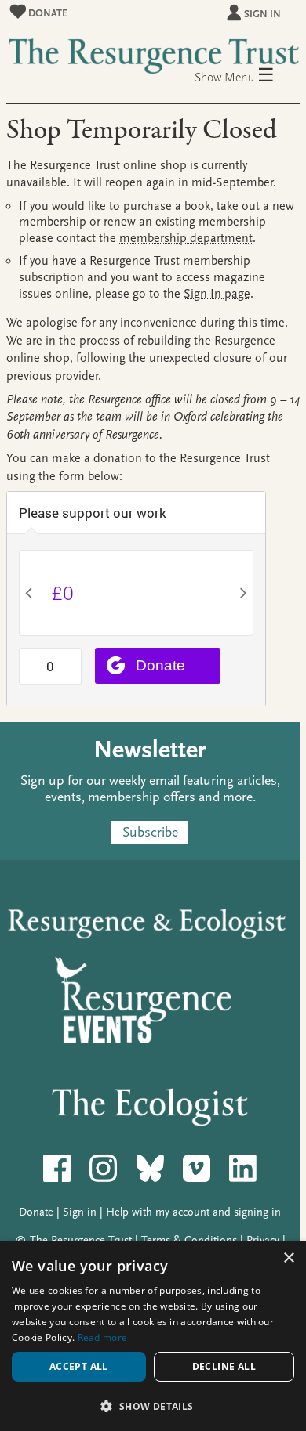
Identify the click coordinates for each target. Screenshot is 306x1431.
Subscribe (150, 832)
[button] (153, 1405)
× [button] (288, 1258)
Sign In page (217, 294)
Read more (103, 1337)
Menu (249, 76)
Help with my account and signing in (193, 1212)
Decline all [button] (224, 1366)
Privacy (262, 1240)
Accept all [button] (78, 1366)
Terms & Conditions (189, 1240)
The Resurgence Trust (81, 1240)
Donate (46, 13)
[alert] (153, 1336)
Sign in (262, 14)
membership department (186, 238)
